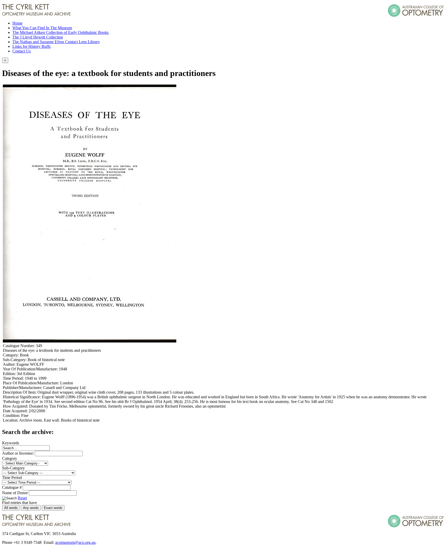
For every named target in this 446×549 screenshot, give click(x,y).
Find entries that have (19, 502)
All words (11, 508)
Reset (22, 498)
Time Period (12, 477)
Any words (31, 508)
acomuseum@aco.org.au (75, 542)
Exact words (53, 508)
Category (9, 458)
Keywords (10, 443)
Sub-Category (13, 468)
